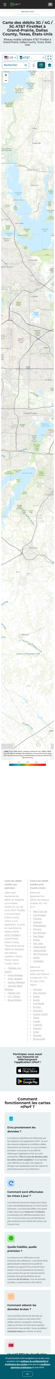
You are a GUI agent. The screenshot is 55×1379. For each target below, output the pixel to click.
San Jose (38, 943)
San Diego (38, 936)
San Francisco (40, 954)
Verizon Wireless (16, 982)
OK (27, 1374)
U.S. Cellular (14, 996)
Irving (36, 1032)
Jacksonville (39, 950)
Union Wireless (15, 975)
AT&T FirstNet (12, 935)
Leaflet (6, 751)
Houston (37, 922)
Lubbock (37, 1024)
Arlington (38, 1010)
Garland (37, 1028)
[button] (6, 75)
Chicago (37, 918)
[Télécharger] (27, 1070)
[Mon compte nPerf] (50, 4)
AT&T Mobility (15, 978)
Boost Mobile (14, 1000)
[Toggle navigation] (4, 4)
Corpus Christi (40, 1014)
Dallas (36, 940)
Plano (36, 1017)
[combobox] (9, 57)
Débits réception (41, 65)
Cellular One (14, 993)
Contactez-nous (14, 1331)
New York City (40, 911)
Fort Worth (38, 1003)
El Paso (37, 1007)
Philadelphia (39, 925)
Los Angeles (39, 915)
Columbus (38, 961)
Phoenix (37, 929)
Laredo (36, 1021)
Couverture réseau (34, 65)
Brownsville (39, 1039)
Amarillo (37, 1035)
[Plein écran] (49, 57)
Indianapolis (39, 947)
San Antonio (39, 932)
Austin (36, 957)
